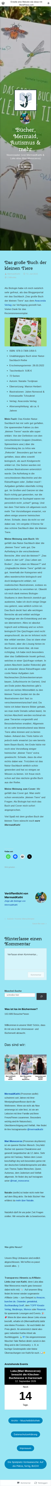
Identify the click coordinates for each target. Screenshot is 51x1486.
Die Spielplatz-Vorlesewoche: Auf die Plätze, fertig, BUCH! (25, 1464)
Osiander (21, 1301)
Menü (27, 167)
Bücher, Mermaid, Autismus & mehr (25, 139)
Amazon (40, 1297)
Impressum (25, 1448)
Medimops (17, 1309)
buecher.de (10, 1301)
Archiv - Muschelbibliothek (25, 1420)
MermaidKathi (13, 274)
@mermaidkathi (35, 1129)
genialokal (32, 1301)
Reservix (41, 1309)
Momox (27, 1309)
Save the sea (38, 924)
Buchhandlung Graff (14, 1305)
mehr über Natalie (25, 1200)
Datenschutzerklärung (25, 1434)
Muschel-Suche (13, 991)
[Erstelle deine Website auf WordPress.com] (25, 3)
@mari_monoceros (19, 1181)
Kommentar (36, 975)
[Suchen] (42, 996)
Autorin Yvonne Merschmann (19, 919)
